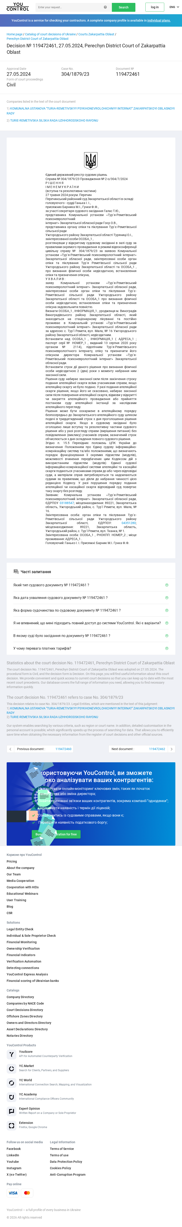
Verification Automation (24, 961)
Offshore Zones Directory (25, 1016)
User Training (16, 900)
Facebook (14, 1149)
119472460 (63, 749)
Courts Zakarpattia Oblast (96, 34)
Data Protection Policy (66, 1161)
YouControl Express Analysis (27, 974)
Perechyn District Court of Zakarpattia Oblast (38, 38)
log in (155, 7)
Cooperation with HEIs (23, 887)
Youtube (13, 1161)
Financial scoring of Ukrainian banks (33, 981)
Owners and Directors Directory (29, 1023)
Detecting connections (23, 968)
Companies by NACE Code (25, 1003)
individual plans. (159, 20)
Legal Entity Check (20, 929)
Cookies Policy (60, 1168)
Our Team (14, 874)
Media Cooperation (20, 881)
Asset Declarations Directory (27, 1029)
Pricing (12, 861)
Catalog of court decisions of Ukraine (50, 34)
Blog (10, 906)
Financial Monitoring (22, 942)
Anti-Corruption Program (67, 1174)
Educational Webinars (22, 893)
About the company (20, 868)
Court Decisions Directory (25, 1010)
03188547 (67, 503)
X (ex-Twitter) (17, 1174)
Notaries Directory (20, 1035)
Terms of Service (62, 1149)
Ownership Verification (23, 948)
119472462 (157, 749)
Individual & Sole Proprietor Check (31, 935)
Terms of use (59, 1155)
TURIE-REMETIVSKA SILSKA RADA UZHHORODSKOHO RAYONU (54, 120)
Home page (14, 34)
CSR (9, 913)
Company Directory (20, 997)
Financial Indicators (21, 955)
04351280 (129, 523)
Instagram (14, 1168)
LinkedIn (13, 1155)
